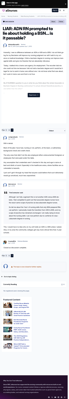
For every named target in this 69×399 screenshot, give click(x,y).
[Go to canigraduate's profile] (5, 138)
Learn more (4, 4)
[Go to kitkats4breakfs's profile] (5, 45)
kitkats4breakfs (13, 44)
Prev (3, 130)
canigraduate (13, 137)
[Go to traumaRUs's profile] (5, 242)
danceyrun (12, 184)
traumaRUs (12, 241)
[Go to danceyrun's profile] (5, 185)
